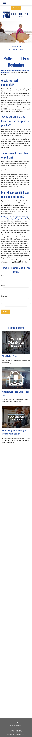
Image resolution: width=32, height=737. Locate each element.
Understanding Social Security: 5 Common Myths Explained (14, 432)
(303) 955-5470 (18, 725)
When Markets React (9, 356)
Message (4, 296)
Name (3, 275)
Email (3, 286)
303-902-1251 (18, 727)
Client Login (16, 8)
